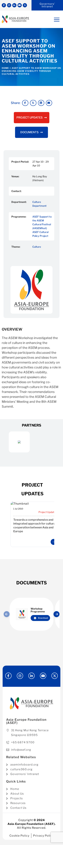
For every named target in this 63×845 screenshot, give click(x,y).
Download (43, 618)
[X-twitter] (25, 5)
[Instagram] (9, 5)
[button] (25, 103)
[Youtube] (20, 5)
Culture (36, 246)
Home (5, 68)
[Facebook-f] (4, 5)
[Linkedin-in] (14, 5)
